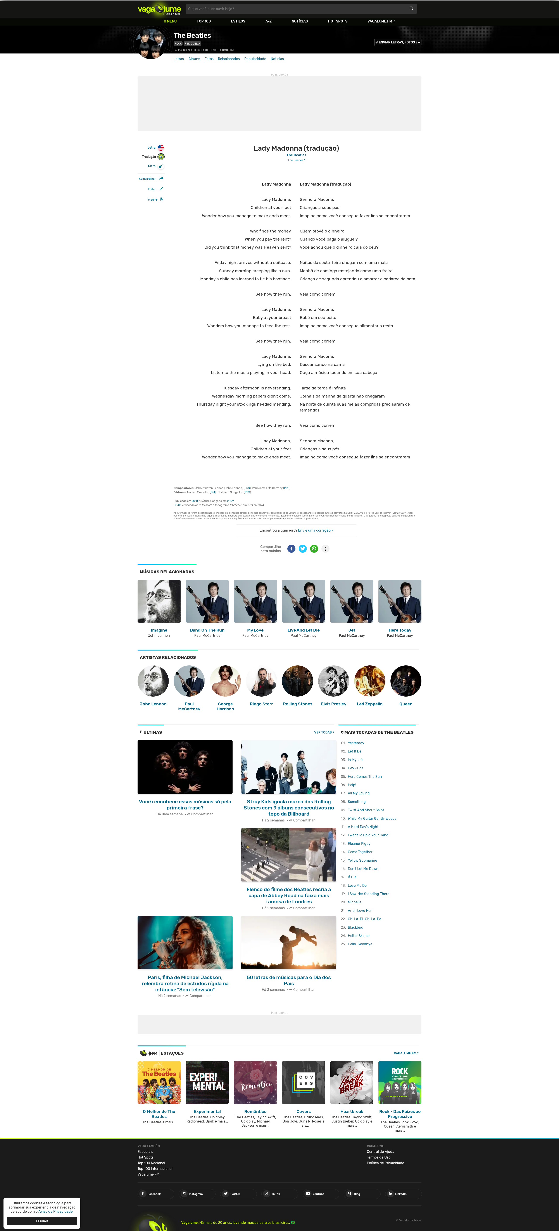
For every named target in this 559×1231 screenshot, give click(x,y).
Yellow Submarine (362, 860)
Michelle (354, 902)
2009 (230, 501)
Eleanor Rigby (359, 844)
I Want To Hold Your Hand (368, 835)
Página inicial (182, 50)
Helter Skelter (359, 936)
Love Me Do (357, 885)
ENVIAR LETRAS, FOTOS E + (399, 42)
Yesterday (356, 743)
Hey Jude (356, 768)
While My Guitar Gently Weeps (372, 818)
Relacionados (229, 59)
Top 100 (204, 21)
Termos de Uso (378, 1157)
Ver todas (323, 732)
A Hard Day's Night (363, 827)
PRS (247, 488)
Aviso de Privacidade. (56, 1211)
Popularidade (255, 59)
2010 (195, 501)
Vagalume (159, 9)
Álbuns (194, 59)
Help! (352, 785)
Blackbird (355, 927)
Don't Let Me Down (363, 869)
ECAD (177, 505)
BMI (213, 492)
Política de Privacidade (385, 1163)
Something (357, 802)
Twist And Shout (366, 810)
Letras (179, 59)
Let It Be (354, 751)
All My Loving (359, 793)
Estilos (238, 21)
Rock (178, 43)
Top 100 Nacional (151, 1163)
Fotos (209, 59)
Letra (151, 148)
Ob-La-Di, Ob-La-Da (364, 919)
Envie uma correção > (315, 530)
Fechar (42, 1221)
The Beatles (192, 35)
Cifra (151, 166)
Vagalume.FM (379, 21)
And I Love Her (360, 911)
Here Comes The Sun (365, 777)
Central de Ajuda (380, 1152)
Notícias (300, 21)
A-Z (269, 21)
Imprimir (152, 199)
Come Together (360, 852)
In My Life (356, 760)
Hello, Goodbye (360, 944)
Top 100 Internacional (155, 1169)
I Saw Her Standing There (368, 894)
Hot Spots (337, 21)
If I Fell (353, 877)
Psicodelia (192, 43)
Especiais (145, 1152)
